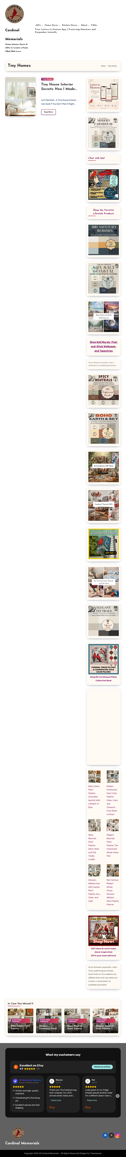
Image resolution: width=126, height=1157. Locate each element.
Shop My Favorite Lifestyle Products (103, 212)
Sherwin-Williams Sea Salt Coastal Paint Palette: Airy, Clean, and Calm (94, 890)
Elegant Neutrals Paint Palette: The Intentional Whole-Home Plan (112, 845)
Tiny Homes (47, 79)
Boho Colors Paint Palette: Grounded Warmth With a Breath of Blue (94, 796)
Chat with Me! (96, 158)
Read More (48, 112)
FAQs (94, 25)
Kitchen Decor (70, 25)
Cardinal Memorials (22, 1143)
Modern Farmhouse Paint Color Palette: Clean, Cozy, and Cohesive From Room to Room (112, 800)
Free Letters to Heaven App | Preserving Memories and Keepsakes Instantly (65, 30)
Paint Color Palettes (17, 1021)
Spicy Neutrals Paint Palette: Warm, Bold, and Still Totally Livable (93, 847)
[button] (10, 1094)
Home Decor (52, 25)
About (84, 25)
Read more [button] (56, 1100)
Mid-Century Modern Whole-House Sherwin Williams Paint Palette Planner (113, 892)
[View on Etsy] (51, 1081)
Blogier (83, 1153)
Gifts (39, 25)
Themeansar (95, 1153)
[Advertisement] (104, 727)
